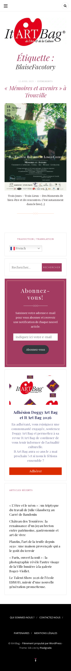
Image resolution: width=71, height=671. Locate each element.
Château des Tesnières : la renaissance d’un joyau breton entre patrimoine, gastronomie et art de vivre (34, 528)
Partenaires (21, 633)
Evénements (45, 81)
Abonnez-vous (35, 349)
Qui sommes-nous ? (22, 617)
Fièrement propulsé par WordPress (42, 643)
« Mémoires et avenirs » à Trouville (35, 91)
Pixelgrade (45, 647)
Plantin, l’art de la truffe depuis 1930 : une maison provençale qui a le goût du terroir (34, 546)
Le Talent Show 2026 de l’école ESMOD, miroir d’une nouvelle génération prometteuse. (31, 582)
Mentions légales (45, 633)
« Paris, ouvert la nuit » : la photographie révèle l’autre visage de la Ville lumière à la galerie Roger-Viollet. (34, 564)
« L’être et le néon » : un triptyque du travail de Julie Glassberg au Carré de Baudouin (34, 509)
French (20, 248)
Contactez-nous (49, 617)
